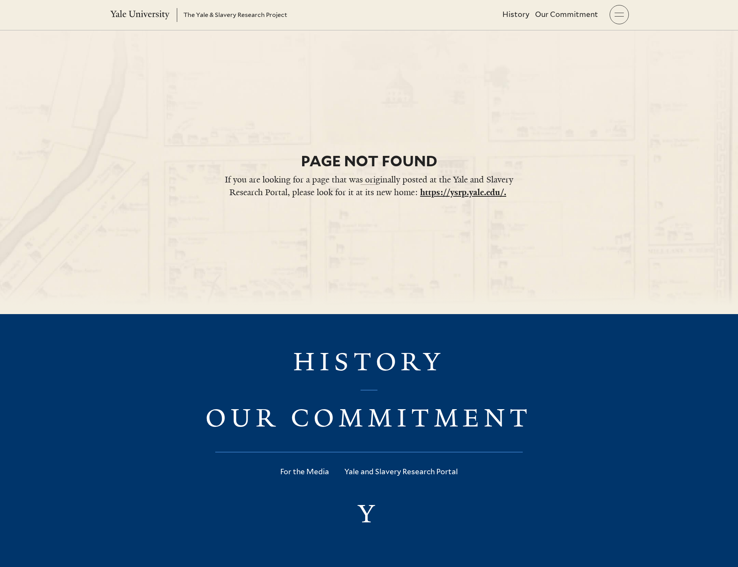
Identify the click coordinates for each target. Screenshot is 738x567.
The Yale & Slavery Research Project (235, 14)
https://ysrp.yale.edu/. (463, 192)
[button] (619, 14)
